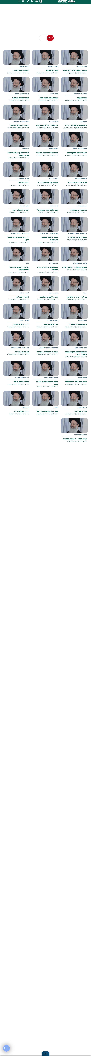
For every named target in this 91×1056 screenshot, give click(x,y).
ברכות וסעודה (82, 408)
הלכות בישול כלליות (80, 94)
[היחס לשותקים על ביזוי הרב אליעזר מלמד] (16, 147)
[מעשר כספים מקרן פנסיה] (74, 146)
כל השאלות (54, 94)
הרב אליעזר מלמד (81, 73)
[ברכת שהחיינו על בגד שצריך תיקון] (16, 232)
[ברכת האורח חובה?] (16, 404)
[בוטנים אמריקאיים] (45, 317)
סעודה (56, 408)
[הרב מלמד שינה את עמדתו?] (45, 203)
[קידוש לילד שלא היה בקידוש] (45, 118)
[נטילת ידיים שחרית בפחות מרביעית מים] (16, 261)
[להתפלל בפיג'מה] (16, 290)
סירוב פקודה (54, 206)
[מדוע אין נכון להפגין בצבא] (45, 175)
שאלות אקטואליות (81, 179)
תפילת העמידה (82, 67)
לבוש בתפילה (24, 293)
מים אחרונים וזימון (81, 348)
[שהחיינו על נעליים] (16, 345)
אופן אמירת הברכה (80, 435)
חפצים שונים (82, 321)
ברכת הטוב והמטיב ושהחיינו (77, 234)
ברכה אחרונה (82, 378)
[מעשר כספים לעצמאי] (16, 91)
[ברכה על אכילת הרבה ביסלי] (74, 374)
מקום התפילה (24, 206)
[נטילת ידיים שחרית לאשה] (74, 290)
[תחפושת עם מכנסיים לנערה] (74, 118)
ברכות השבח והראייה (80, 263)
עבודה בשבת (53, 149)
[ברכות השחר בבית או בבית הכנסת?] (45, 261)
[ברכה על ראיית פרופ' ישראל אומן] (45, 376)
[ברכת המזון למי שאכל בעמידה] (74, 432)
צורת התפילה (53, 293)
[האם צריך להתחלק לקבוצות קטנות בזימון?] (74, 346)
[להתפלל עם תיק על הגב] (45, 290)
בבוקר (27, 263)
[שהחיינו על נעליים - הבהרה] (45, 345)
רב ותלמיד (25, 149)
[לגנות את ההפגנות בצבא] (74, 175)
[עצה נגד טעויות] (45, 63)
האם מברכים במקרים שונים (49, 234)
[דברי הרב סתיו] (16, 175)
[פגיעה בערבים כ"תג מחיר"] (16, 118)
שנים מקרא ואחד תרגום (21, 121)
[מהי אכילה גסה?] (74, 404)
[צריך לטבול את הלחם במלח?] (45, 404)
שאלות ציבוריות (81, 206)
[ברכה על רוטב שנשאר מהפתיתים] (45, 232)
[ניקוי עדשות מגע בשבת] (74, 317)
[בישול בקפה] (74, 91)
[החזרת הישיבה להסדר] (74, 203)
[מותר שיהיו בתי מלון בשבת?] (45, 146)
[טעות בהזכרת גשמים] (16, 63)
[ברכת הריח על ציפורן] (16, 317)
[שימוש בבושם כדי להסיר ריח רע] (74, 260)
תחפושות (83, 121)
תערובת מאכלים (52, 321)
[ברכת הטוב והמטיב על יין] (74, 230)
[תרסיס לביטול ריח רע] (16, 203)
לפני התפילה (53, 263)
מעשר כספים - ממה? (22, 94)
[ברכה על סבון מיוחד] (16, 374)
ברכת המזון (25, 408)
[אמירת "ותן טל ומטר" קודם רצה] (74, 63)
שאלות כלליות (53, 121)
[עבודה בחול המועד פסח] (45, 91)
